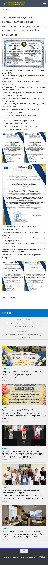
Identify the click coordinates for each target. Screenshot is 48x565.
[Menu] (44, 3)
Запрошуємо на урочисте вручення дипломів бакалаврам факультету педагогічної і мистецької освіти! (22, 374)
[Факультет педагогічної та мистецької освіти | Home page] (19, 3)
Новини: (6, 313)
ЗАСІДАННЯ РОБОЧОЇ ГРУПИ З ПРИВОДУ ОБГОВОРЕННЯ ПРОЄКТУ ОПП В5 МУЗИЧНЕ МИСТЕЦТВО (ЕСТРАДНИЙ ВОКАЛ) (22, 454)
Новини (5, 10)
